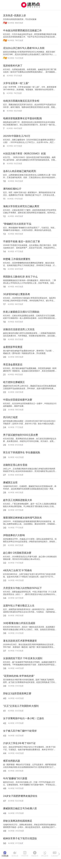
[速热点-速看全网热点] (30, 5)
